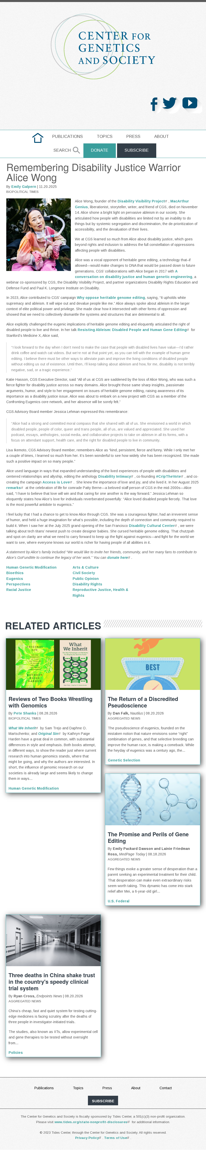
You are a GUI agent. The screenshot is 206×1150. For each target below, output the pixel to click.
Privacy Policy (87, 1138)
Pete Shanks (25, 713)
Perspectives (18, 584)
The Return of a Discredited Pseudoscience (143, 702)
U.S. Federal (118, 901)
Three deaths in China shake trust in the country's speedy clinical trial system (52, 981)
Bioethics (15, 573)
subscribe (103, 1101)
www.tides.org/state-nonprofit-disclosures (91, 1122)
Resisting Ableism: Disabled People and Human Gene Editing (132, 330)
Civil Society (84, 573)
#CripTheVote (168, 476)
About (161, 136)
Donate (99, 150)
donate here (117, 558)
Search (62, 150)
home (37, 136)
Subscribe (137, 150)
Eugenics (14, 579)
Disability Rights (87, 584)
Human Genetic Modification (31, 567)
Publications (67, 136)
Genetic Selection (124, 760)
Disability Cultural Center (152, 526)
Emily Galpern (23, 187)
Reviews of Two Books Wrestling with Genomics (50, 702)
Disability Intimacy (114, 476)
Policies (16, 1053)
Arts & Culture (86, 567)
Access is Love (56, 482)
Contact (166, 1088)
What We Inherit (22, 728)
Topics (105, 136)
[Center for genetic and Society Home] (103, 46)
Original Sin (48, 734)
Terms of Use (115, 1138)
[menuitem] (38, 138)
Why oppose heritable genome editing (111, 298)
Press (133, 136)
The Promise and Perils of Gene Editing (148, 837)
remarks (13, 488)
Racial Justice (18, 590)
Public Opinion (86, 579)
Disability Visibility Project (141, 201)
